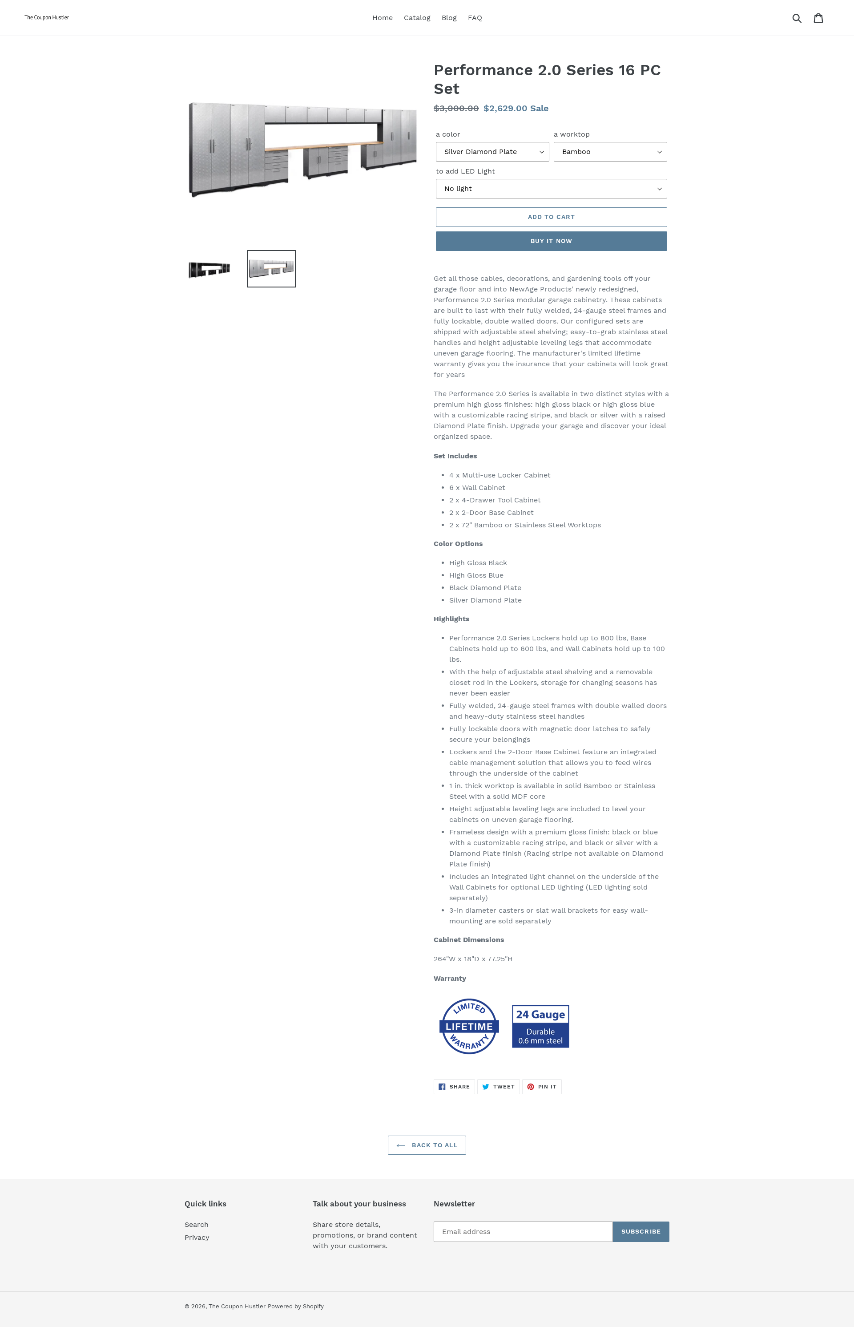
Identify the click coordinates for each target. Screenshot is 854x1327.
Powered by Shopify (296, 1306)
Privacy (197, 1237)
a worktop (572, 134)
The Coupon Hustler (237, 1306)
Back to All (433, 1145)
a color (448, 134)
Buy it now (551, 240)
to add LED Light (465, 171)
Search (197, 1224)
